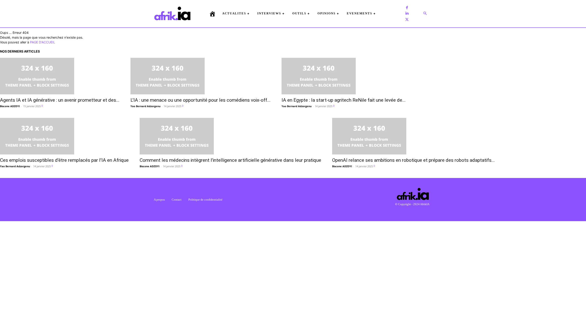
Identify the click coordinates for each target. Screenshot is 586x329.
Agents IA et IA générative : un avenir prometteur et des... (59, 100)
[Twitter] (407, 19)
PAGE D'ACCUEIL (42, 42)
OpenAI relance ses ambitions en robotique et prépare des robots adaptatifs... (413, 160)
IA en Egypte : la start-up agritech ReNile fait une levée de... (344, 100)
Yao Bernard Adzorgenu (145, 106)
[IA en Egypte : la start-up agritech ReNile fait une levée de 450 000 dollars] (344, 76)
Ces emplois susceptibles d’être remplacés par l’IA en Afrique (64, 160)
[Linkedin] (407, 13)
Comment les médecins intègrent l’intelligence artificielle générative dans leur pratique (230, 160)
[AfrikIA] (172, 13)
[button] (425, 13)
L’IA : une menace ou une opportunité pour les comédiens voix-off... (200, 100)
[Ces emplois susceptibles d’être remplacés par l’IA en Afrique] (64, 136)
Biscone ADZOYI (10, 106)
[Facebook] (407, 7)
